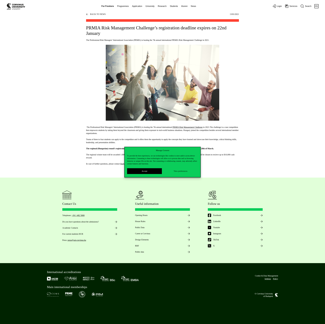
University (150, 6)
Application (137, 6)
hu (316, 6)
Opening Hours (141, 215)
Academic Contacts (70, 228)
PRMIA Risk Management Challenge (188, 127)
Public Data (139, 227)
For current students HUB (72, 234)
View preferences (180, 171)
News (193, 6)
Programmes (123, 6)
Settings (268, 279)
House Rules (140, 221)
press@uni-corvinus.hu (77, 240)
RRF (137, 246)
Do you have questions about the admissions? (80, 222)
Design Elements (142, 240)
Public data (139, 252)
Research (162, 6)
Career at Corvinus (142, 233)
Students (174, 6)
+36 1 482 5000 (78, 215)
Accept (144, 171)
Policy (275, 279)
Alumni (184, 6)
